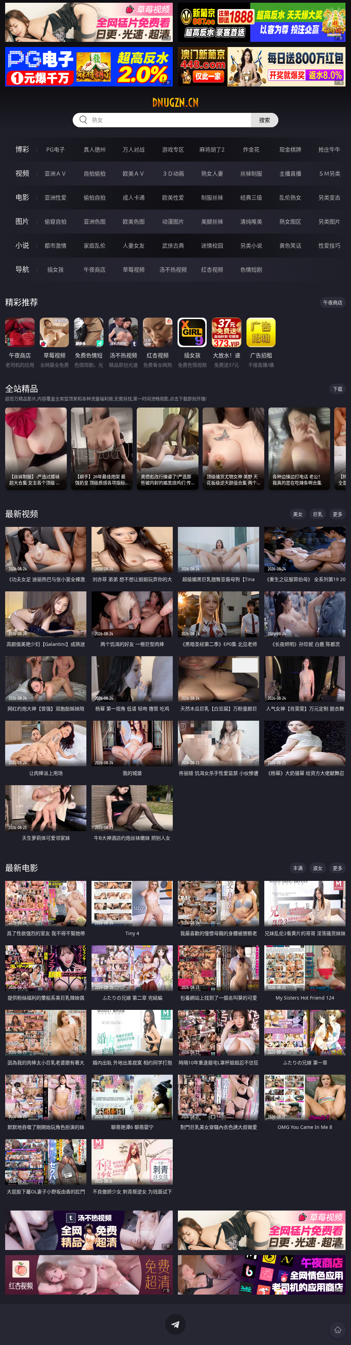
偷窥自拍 (55, 221)
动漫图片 (173, 221)
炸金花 (251, 149)
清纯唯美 (251, 221)
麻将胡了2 (212, 149)
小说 (22, 245)
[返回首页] (337, 1330)
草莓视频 (134, 269)
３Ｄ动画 (173, 173)
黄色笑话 (290, 245)
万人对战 (134, 149)
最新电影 (21, 867)
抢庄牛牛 (329, 149)
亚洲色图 (95, 221)
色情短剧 (251, 269)
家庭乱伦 (95, 245)
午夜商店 (95, 269)
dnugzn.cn (175, 102)
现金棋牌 (290, 149)
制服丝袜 (212, 197)
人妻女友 (134, 245)
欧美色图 (134, 221)
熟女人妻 (212, 173)
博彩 (22, 149)
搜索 (264, 120)
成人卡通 (134, 197)
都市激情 (55, 245)
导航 (22, 269)
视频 (22, 173)
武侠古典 (173, 245)
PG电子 (55, 149)
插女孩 (55, 269)
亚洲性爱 (55, 197)
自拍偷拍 (95, 173)
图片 (22, 221)
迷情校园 (212, 245)
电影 (22, 197)
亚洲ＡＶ (55, 173)
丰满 (298, 868)
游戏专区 (173, 149)
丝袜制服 (251, 173)
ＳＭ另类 (329, 173)
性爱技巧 (329, 245)
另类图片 (329, 221)
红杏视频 (212, 269)
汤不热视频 (173, 269)
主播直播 (290, 173)
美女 (298, 514)
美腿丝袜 (212, 221)
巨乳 (318, 514)
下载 (337, 389)
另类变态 (329, 197)
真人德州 (95, 149)
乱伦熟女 (290, 197)
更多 (337, 514)
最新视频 (21, 513)
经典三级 (251, 197)
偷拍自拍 (95, 197)
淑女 (318, 868)
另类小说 (251, 245)
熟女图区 (290, 221)
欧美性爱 (173, 197)
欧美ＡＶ (134, 173)
